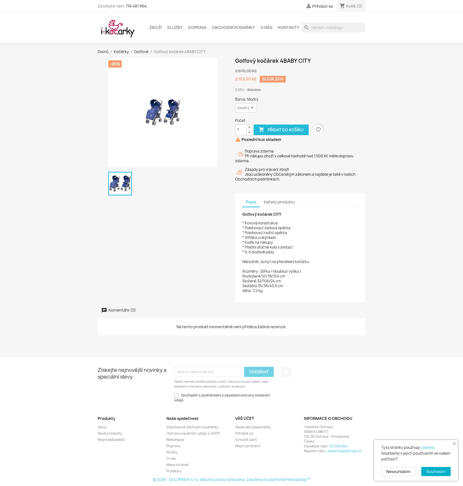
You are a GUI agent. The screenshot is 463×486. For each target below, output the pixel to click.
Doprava (197, 27)
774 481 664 (136, 6)
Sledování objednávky (253, 427)
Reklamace (175, 439)
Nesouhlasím (398, 471)
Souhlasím (436, 471)
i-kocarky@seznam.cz (344, 451)
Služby (175, 27)
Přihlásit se (244, 433)
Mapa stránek (177, 464)
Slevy (102, 427)
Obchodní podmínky (233, 27)
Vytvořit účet (246, 439)
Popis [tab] (251, 202)
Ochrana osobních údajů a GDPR (193, 433)
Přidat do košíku (281, 129)
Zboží (156, 27)
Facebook (286, 372)
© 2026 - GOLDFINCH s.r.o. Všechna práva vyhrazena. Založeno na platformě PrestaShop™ (231, 479)
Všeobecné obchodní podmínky (192, 427)
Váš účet (244, 418)
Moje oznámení (247, 446)
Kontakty (288, 27)
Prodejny (174, 471)
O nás (266, 27)
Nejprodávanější (111, 439)
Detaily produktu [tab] (279, 202)
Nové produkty (110, 433)
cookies (427, 447)
